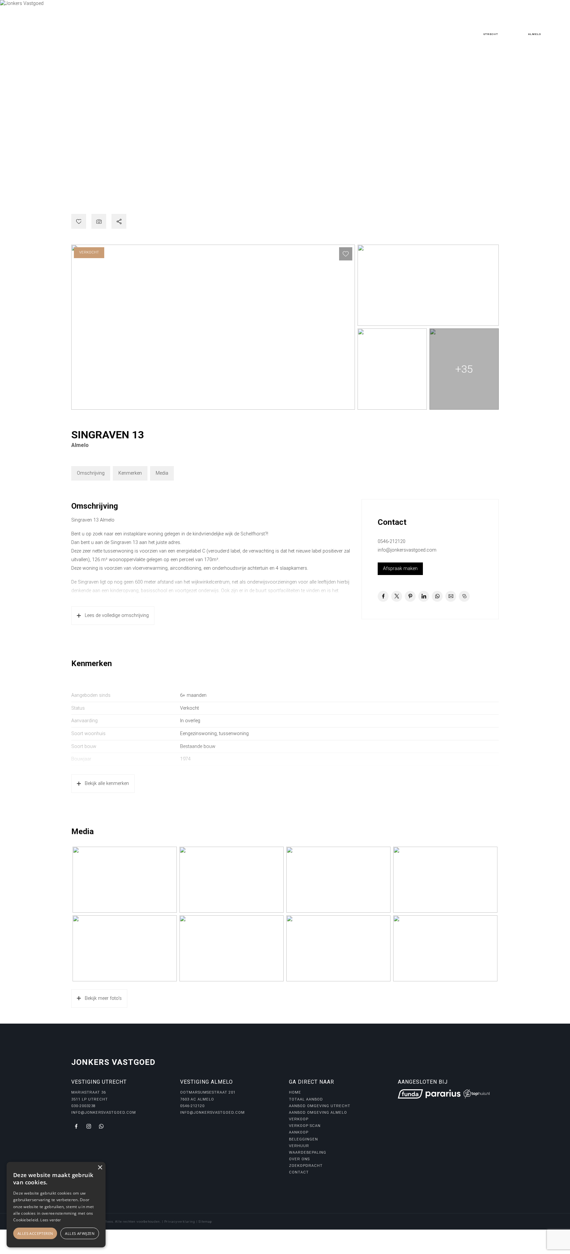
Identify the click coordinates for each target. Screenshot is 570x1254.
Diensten (119, 26)
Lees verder (50, 1219)
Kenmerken (130, 473)
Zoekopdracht (186, 26)
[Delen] (118, 221)
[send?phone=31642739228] (101, 1126)
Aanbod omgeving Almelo (318, 1112)
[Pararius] (443, 1094)
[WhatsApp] (43, 179)
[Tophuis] (476, 1094)
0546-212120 (534, 28)
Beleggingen (303, 1139)
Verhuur (299, 1146)
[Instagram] (31, 179)
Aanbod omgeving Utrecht (319, 1106)
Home (68, 26)
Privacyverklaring (179, 1221)
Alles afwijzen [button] (79, 1233)
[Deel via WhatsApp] (437, 596)
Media (162, 473)
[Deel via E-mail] (450, 596)
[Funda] (410, 1094)
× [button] (99, 1167)
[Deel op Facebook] (383, 596)
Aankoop (298, 1132)
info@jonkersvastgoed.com (407, 550)
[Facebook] (19, 179)
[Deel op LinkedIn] (423, 596)
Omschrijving (91, 473)
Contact (221, 26)
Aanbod (89, 26)
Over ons (150, 26)
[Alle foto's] (98, 221)
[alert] (56, 1204)
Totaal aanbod (306, 1099)
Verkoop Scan (305, 1126)
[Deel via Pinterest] (410, 596)
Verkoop (298, 1119)
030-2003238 (491, 28)
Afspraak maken (400, 568)
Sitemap (205, 1221)
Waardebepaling (307, 1152)
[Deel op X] (396, 596)
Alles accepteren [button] (35, 1233)
